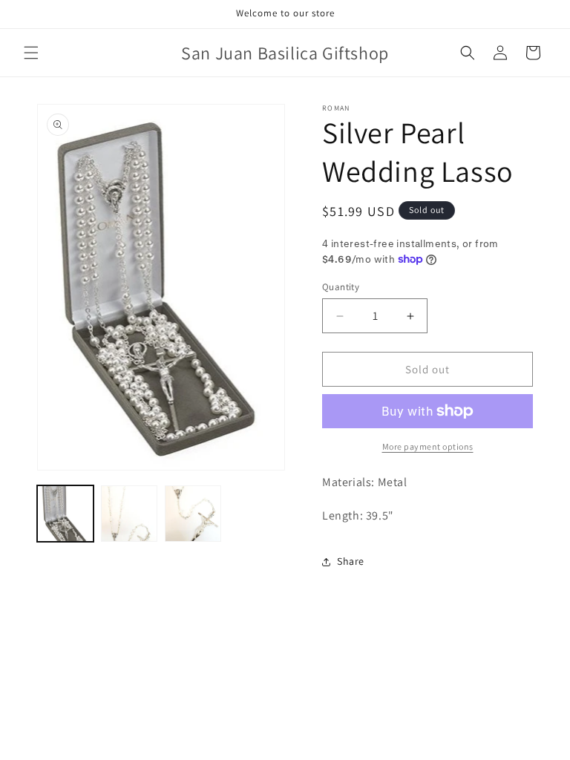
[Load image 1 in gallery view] (65, 513)
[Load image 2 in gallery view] (129, 513)
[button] (31, 52)
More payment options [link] (428, 446)
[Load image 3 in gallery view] (193, 513)
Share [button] (350, 561)
